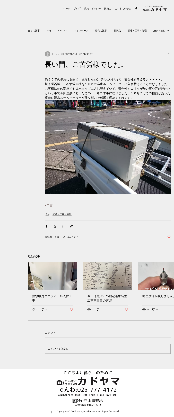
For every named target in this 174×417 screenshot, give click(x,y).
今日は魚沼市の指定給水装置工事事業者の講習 (107, 298)
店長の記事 (101, 30)
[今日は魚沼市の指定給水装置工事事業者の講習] (107, 276)
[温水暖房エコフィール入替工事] (52, 276)
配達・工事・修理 (137, 30)
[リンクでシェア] (71, 226)
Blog (49, 30)
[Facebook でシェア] (46, 226)
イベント (62, 30)
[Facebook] (136, 8)
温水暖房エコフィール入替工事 (52, 298)
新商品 (117, 30)
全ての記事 (34, 30)
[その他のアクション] (169, 54)
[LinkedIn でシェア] (63, 226)
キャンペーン (81, 30)
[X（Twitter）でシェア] (54, 226)
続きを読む (159, 30)
